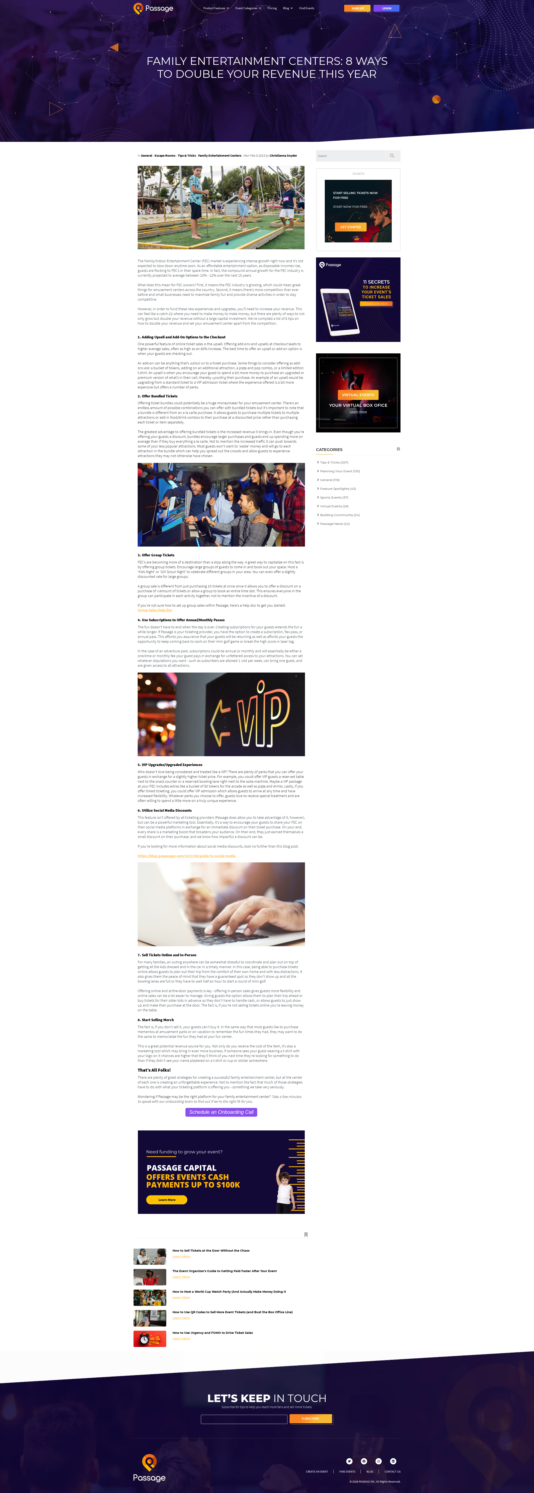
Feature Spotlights (338, 489)
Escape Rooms (165, 155)
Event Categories (246, 8)
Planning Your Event (340, 471)
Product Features (214, 8)
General (146, 155)
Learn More (181, 1256)
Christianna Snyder (283, 155)
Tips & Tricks (187, 155)
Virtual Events (334, 506)
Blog (286, 8)
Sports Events (334, 497)
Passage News (335, 524)
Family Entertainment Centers (219, 155)
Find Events (306, 8)
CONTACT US (392, 1471)
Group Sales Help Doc (155, 610)
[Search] (392, 156)
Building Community (340, 515)
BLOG (369, 1471)
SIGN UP (358, 8)
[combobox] (350, 156)
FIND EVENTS (347, 1471)
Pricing (272, 8)
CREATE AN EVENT (317, 1471)
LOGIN (387, 8)
